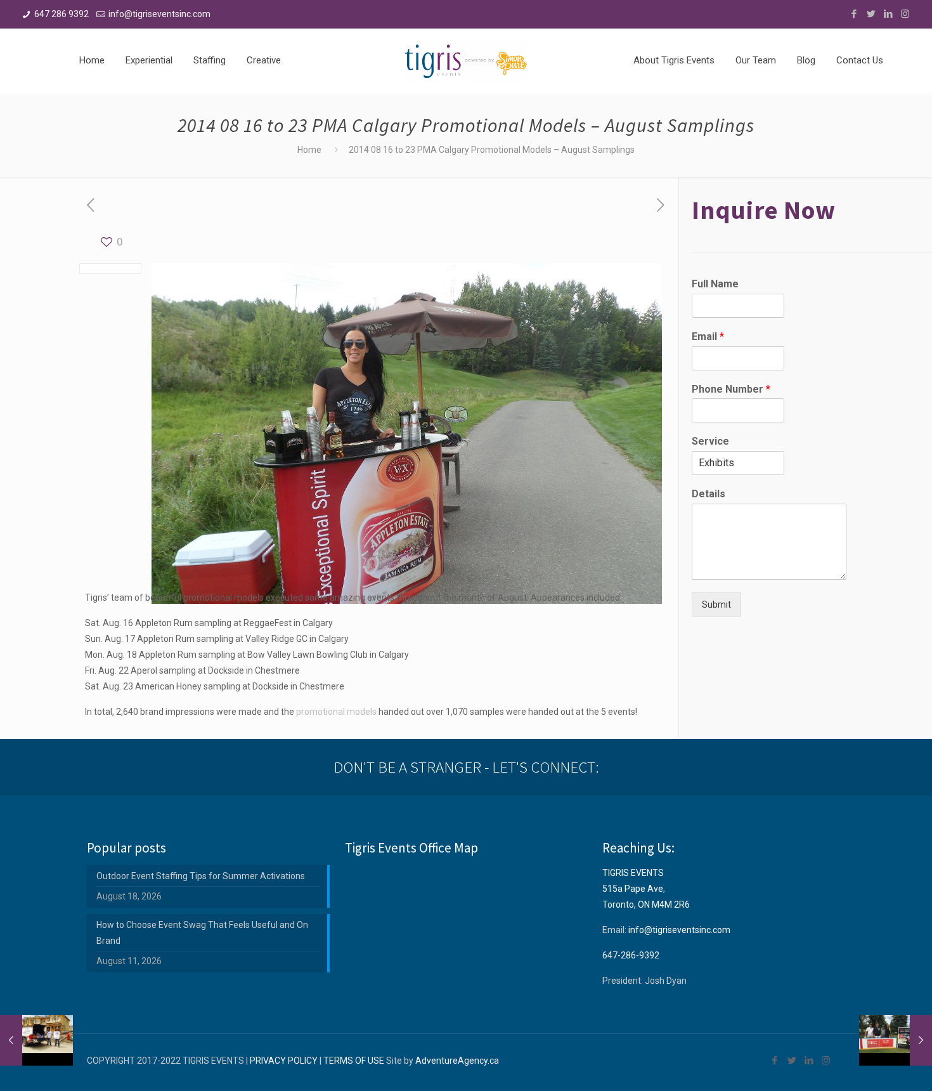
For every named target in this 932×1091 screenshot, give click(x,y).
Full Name (715, 284)
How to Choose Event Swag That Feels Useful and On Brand (202, 933)
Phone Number (731, 389)
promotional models (336, 712)
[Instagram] (905, 14)
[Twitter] (870, 14)
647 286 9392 (61, 14)
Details (708, 494)
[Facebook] (853, 14)
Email (708, 336)
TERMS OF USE (353, 1060)
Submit (716, 604)
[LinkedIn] (888, 14)
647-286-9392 (630, 955)
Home (309, 150)
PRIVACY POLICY (284, 1060)
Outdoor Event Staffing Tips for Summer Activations (200, 876)
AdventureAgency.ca (457, 1060)
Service (710, 441)
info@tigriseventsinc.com (159, 14)
